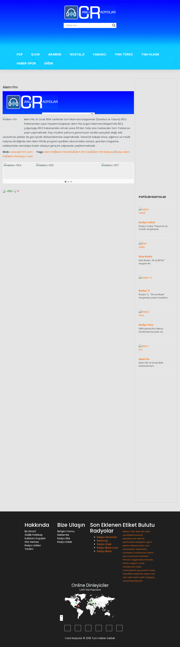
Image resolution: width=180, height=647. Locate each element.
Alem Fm (10, 87)
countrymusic (140, 552)
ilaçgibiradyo (138, 559)
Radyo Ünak (104, 544)
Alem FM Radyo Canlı (20, 156)
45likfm (126, 531)
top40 (141, 577)
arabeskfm (140, 542)
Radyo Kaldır (64, 542)
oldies (139, 566)
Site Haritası (32, 542)
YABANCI (99, 54)
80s (143, 531)
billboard (134, 545)
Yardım (29, 549)
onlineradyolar (129, 570)
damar (150, 552)
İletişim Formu (66, 531)
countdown (128, 552)
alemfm (140, 538)
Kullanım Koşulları (35, 538)
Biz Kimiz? (30, 531)
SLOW (35, 54)
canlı (147, 545)
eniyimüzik (133, 556)
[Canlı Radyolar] (90, 12)
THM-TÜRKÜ (124, 54)
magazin (134, 563)
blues (141, 545)
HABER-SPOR (26, 63)
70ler (132, 531)
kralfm (126, 563)
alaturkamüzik (129, 538)
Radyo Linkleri (33, 545)
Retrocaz (102, 540)
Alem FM (49, 152)
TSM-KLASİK (150, 54)
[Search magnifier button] (113, 25)
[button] (65, 182)
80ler (138, 531)
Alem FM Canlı (82, 152)
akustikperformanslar (133, 535)
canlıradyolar (129, 549)
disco (125, 556)
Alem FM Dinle (64, 152)
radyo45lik (127, 574)
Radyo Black (104, 551)
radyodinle (138, 574)
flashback (144, 556)
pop (138, 570)
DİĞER (48, 63)
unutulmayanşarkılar (133, 581)
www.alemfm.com (21, 152)
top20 (136, 577)
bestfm (126, 545)
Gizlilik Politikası (34, 535)
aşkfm (149, 542)
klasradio (148, 559)
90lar (147, 531)
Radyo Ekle (63, 538)
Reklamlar (63, 535)
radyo (152, 570)
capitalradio (141, 549)
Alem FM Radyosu (103, 152)
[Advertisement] (90, 40)
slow (125, 577)
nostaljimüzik (129, 566)
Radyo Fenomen (107, 537)
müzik (141, 563)
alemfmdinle (129, 542)
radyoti (147, 574)
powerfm (145, 570)
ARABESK (55, 54)
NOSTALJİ (77, 54)
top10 (130, 577)
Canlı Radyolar (73, 638)
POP (20, 54)
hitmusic (127, 559)
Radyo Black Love (107, 547)
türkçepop (150, 577)
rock (153, 574)
